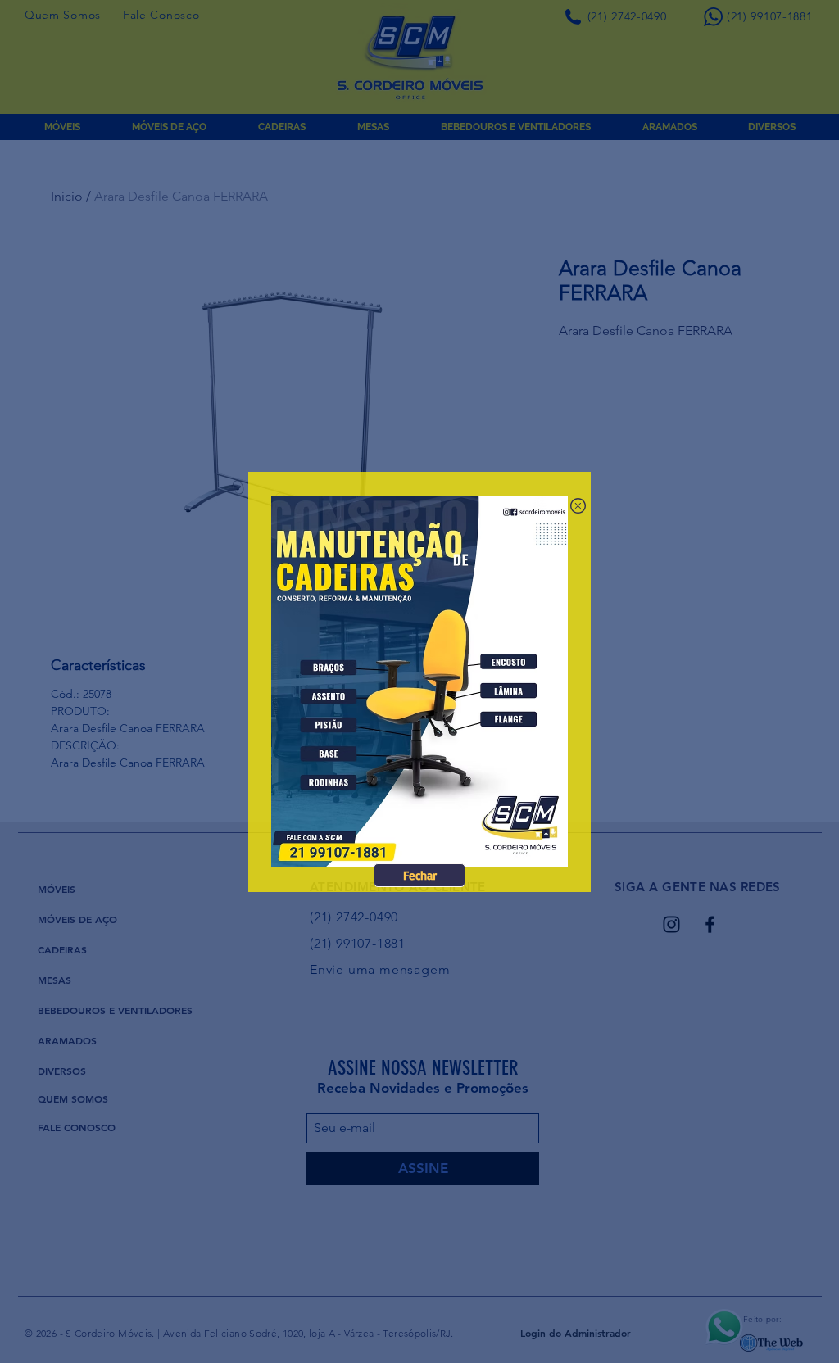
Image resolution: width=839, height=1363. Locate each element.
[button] (419, 875)
